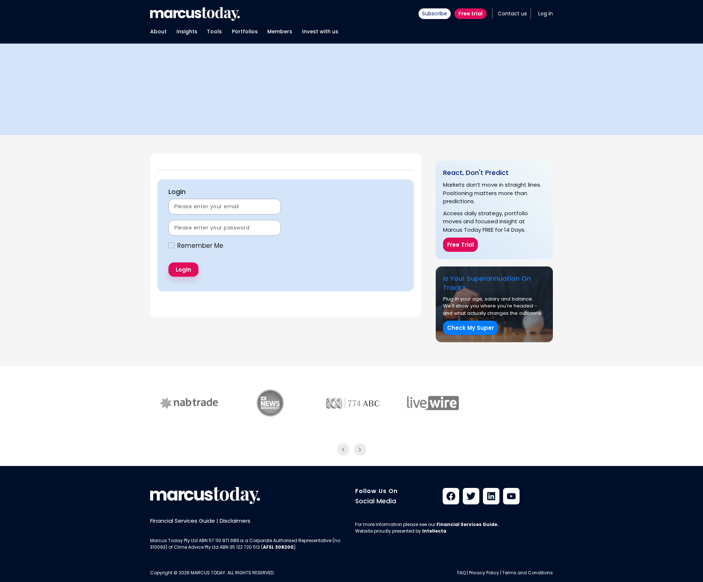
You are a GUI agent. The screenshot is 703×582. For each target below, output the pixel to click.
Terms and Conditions (527, 573)
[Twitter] (471, 496)
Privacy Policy (484, 573)
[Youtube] (511, 496)
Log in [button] (545, 13)
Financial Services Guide (182, 521)
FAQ (461, 573)
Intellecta (434, 531)
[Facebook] (451, 496)
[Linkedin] (491, 496)
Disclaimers (235, 521)
